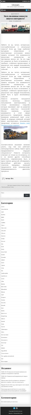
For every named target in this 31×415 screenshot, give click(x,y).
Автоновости (16, 13)
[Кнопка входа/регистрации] (27, 10)
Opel (2, 294)
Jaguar (3, 265)
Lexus (2, 278)
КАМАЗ (3, 348)
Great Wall (4, 252)
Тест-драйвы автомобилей (7, 356)
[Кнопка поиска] (29, 10)
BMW (2, 217)
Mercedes (4, 286)
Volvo (2, 332)
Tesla (2, 324)
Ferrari (3, 241)
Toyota (3, 326)
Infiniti (3, 260)
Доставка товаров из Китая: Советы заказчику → (19, 185)
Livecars (15, 5)
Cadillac (3, 222)
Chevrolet (3, 228)
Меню (4, 1)
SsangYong (4, 316)
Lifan (2, 281)
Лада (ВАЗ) (4, 350)
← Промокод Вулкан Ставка (7, 187)
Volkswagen (4, 329)
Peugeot (3, 297)
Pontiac (3, 300)
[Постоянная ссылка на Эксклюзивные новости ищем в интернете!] (15, 28)
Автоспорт (3, 342)
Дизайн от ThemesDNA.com (15, 413)
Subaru (3, 318)
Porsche (3, 302)
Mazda (3, 284)
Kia (2, 270)
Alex (11, 21)
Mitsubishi (4, 289)
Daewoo (3, 236)
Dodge (3, 238)
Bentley (3, 214)
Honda (3, 254)
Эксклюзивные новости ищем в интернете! (15, 17)
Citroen (3, 233)
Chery (2, 225)
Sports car (4, 313)
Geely (2, 249)
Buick (2, 220)
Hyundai (3, 257)
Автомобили (4, 337)
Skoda (2, 310)
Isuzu (2, 262)
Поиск (2, 192)
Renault (3, 305)
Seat (2, 308)
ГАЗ (2, 345)
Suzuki (3, 321)
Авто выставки (4, 334)
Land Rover (4, 276)
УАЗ (2, 358)
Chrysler (3, 230)
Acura (2, 206)
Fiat (2, 244)
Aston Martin (4, 209)
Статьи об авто (4, 353)
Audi (2, 212)
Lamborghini (4, 273)
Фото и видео (4, 361)
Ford (2, 246)
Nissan (3, 292)
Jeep (2, 268)
